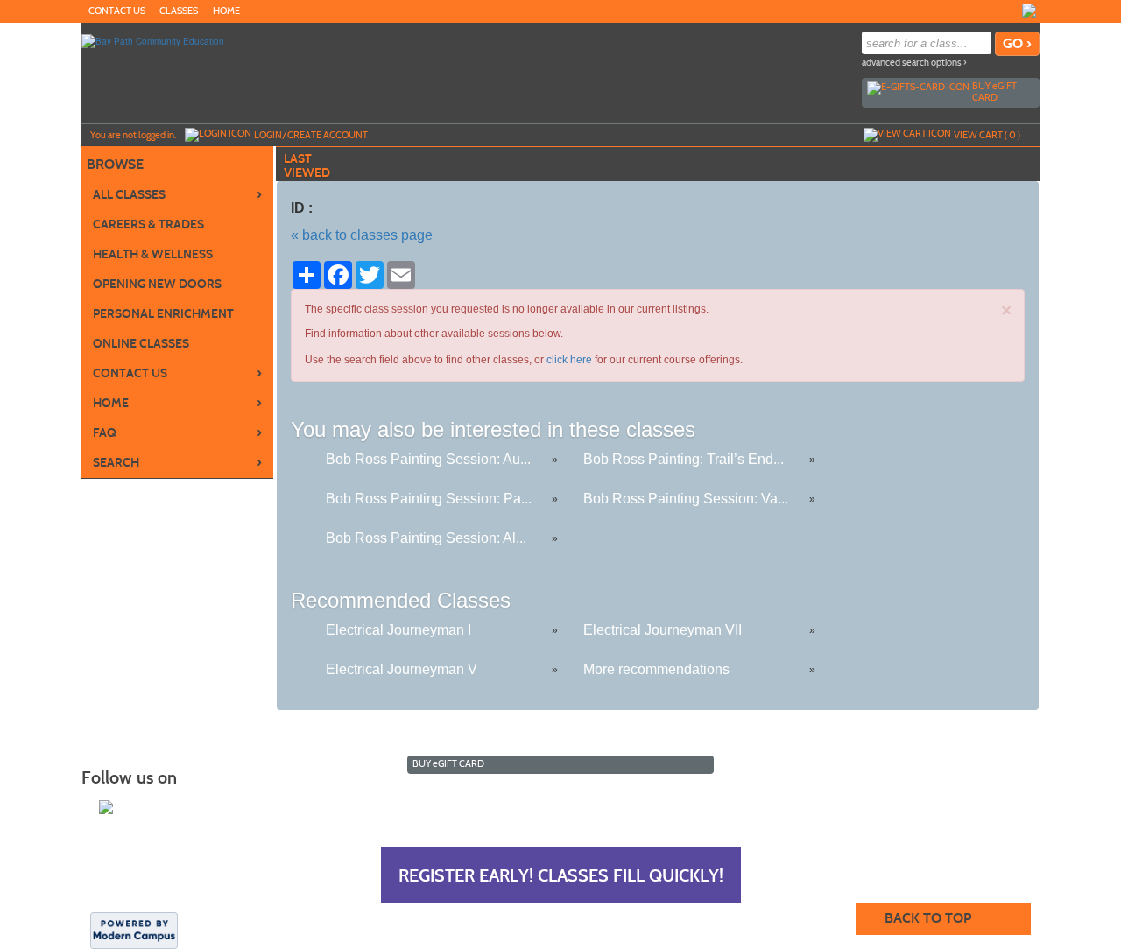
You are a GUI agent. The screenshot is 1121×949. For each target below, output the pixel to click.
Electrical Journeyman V (401, 669)
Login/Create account (311, 135)
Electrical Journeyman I (398, 629)
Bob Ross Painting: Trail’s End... (683, 459)
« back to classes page (362, 235)
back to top (928, 918)
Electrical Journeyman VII (662, 629)
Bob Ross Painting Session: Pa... (429, 498)
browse (115, 164)
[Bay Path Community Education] (152, 40)
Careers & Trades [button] (148, 224)
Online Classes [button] (141, 343)
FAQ (177, 432)
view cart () (987, 135)
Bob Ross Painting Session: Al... (426, 538)
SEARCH (177, 462)
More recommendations (656, 669)
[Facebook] (1029, 11)
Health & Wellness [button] (153, 254)
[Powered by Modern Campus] (134, 929)
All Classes (177, 194)
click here (569, 360)
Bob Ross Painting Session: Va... (685, 498)
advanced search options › (914, 62)
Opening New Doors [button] (157, 284)
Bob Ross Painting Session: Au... (428, 459)
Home (226, 11)
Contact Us (116, 11)
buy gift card (994, 91)
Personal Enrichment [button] (163, 313)
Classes (178, 11)
